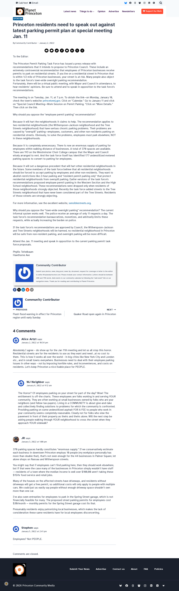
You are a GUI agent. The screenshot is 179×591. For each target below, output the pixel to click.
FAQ (146, 569)
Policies (158, 569)
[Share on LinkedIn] (72, 50)
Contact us (119, 569)
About (134, 569)
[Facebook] (130, 3)
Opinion (101, 11)
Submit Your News (80, 569)
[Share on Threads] (82, 50)
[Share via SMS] (52, 50)
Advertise (114, 11)
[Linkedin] (149, 3)
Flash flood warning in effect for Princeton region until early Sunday (37, 313)
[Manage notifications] (6, 584)
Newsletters (128, 11)
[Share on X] (77, 50)
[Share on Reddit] (57, 50)
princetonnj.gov (51, 100)
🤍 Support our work (152, 11)
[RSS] (154, 3)
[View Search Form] (160, 2)
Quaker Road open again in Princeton (95, 312)
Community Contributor (51, 265)
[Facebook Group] (140, 3)
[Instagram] (144, 3)
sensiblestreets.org (80, 203)
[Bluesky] (126, 3)
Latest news (70, 11)
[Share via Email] (46, 50)
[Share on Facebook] (62, 50)
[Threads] (135, 3)
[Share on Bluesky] (67, 50)
